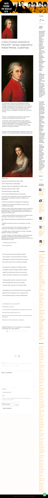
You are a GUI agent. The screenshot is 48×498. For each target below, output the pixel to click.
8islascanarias (42, 254)
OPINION (40, 314)
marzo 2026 (41, 354)
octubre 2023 (41, 410)
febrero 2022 (41, 447)
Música (8, 362)
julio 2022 (41, 439)
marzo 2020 (41, 491)
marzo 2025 (41, 377)
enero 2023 (41, 426)
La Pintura (41, 304)
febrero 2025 (41, 379)
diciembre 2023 (42, 405)
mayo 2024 (41, 397)
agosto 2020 (41, 483)
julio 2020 (41, 484)
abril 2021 (41, 466)
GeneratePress (32, 496)
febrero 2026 (41, 356)
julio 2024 (41, 394)
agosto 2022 (41, 438)
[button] (44, 494)
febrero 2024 (41, 402)
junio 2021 (41, 463)
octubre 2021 (41, 455)
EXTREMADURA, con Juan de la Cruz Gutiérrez (42, 282)
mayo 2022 (41, 442)
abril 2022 (41, 444)
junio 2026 (41, 349)
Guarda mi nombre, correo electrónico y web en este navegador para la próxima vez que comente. (17, 399)
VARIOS (40, 339)
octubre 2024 (41, 388)
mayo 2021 (41, 464)
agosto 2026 (41, 346)
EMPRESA (41, 274)
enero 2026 (41, 357)
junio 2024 (41, 396)
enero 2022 (41, 449)
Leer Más (41, 172)
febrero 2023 (41, 424)
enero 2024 (41, 404)
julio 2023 (41, 416)
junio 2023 (41, 418)
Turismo (40, 330)
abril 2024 (41, 399)
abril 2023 (41, 421)
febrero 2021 (41, 469)
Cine (40, 263)
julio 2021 (41, 461)
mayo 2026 (41, 351)
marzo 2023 (41, 422)
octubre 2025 (41, 365)
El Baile (40, 272)
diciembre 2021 (42, 450)
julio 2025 (41, 371)
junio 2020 (41, 486)
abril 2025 (41, 376)
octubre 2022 (41, 433)
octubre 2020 (41, 478)
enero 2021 (41, 471)
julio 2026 (41, 348)
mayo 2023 (41, 419)
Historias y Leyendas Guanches (41, 294)
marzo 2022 (41, 446)
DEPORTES (41, 270)
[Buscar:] (42, 179)
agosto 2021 (41, 459)
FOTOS (40, 288)
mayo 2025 (41, 374)
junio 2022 (41, 441)
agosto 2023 (41, 414)
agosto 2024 (41, 393)
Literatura (4, 362)
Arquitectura (41, 259)
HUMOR (40, 297)
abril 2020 (41, 489)
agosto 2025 (41, 369)
